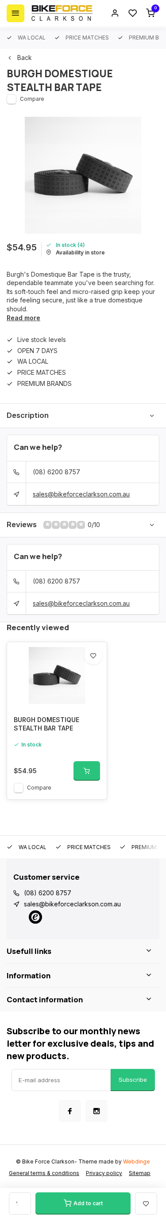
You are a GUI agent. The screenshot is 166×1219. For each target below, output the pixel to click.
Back (24, 57)
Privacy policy (104, 1173)
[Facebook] (70, 1111)
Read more (23, 318)
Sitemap (140, 1173)
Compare (32, 98)
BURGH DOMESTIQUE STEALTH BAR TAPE (46, 724)
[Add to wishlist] (93, 655)
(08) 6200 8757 (56, 472)
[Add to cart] (86, 771)
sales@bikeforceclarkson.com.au (81, 494)
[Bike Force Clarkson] (62, 13)
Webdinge (136, 1161)
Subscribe (133, 1079)
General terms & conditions (44, 1173)
